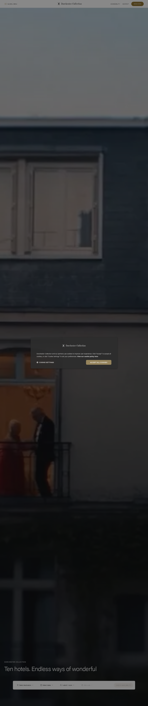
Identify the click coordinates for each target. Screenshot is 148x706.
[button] (45, 362)
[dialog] (74, 352)
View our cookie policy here (87, 356)
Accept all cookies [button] (98, 362)
